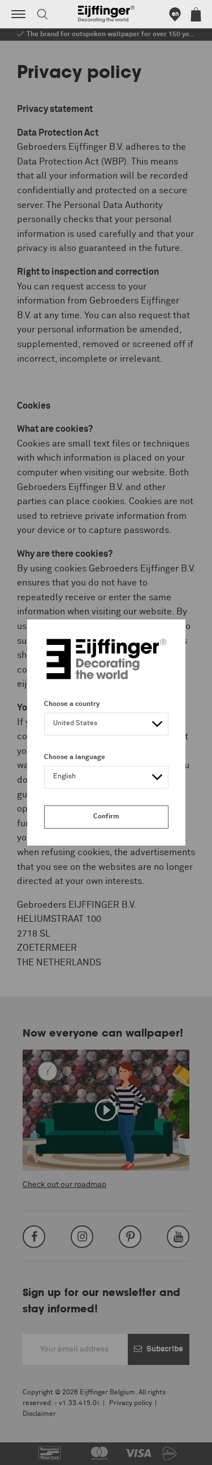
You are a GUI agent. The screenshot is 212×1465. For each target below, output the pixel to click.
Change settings (37, 1450)
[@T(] (18, 14)
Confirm (106, 816)
